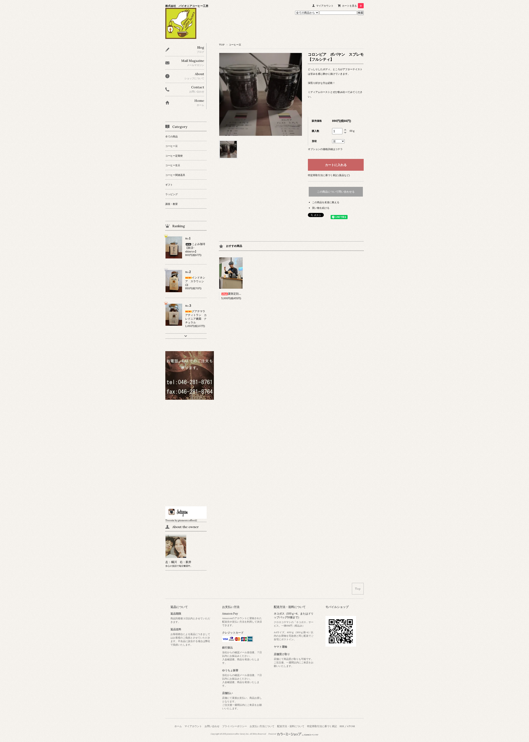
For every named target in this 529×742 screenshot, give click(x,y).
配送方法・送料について (290, 726)
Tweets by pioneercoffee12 (181, 520)
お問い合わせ (212, 726)
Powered (272, 734)
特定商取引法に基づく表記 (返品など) (329, 175)
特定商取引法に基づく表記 (322, 726)
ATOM (351, 726)
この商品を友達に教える (325, 202)
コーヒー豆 (235, 44)
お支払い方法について (262, 726)
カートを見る (352, 5)
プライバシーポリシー (234, 726)
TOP (222, 44)
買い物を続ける (320, 207)
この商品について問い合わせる (336, 191)
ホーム (178, 726)
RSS (342, 726)
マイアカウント (325, 5)
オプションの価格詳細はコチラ (325, 149)
